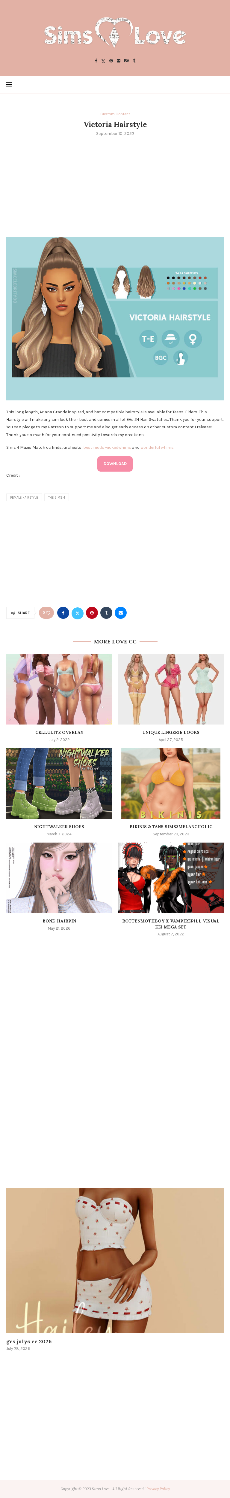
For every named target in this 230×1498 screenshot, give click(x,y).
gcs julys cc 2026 (29, 1341)
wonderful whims (157, 447)
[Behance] (126, 61)
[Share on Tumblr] (106, 613)
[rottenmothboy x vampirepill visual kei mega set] (171, 878)
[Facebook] (96, 61)
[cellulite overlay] (59, 689)
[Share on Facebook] (63, 613)
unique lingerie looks (170, 732)
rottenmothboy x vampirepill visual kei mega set (171, 924)
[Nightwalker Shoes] (59, 783)
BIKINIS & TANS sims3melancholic (171, 826)
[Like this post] (48, 613)
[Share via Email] (121, 613)
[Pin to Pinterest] (92, 613)
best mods (93, 447)
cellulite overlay (59, 732)
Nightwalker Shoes (59, 826)
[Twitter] (103, 61)
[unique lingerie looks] (171, 689)
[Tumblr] (134, 61)
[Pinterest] (111, 61)
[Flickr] (118, 61)
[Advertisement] (115, 186)
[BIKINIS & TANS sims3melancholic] (171, 783)
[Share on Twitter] (78, 613)
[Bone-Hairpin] (59, 878)
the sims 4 (56, 498)
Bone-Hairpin (59, 921)
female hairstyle (24, 498)
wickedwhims (118, 447)
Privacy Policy (158, 1488)
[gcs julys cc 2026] (115, 1260)
